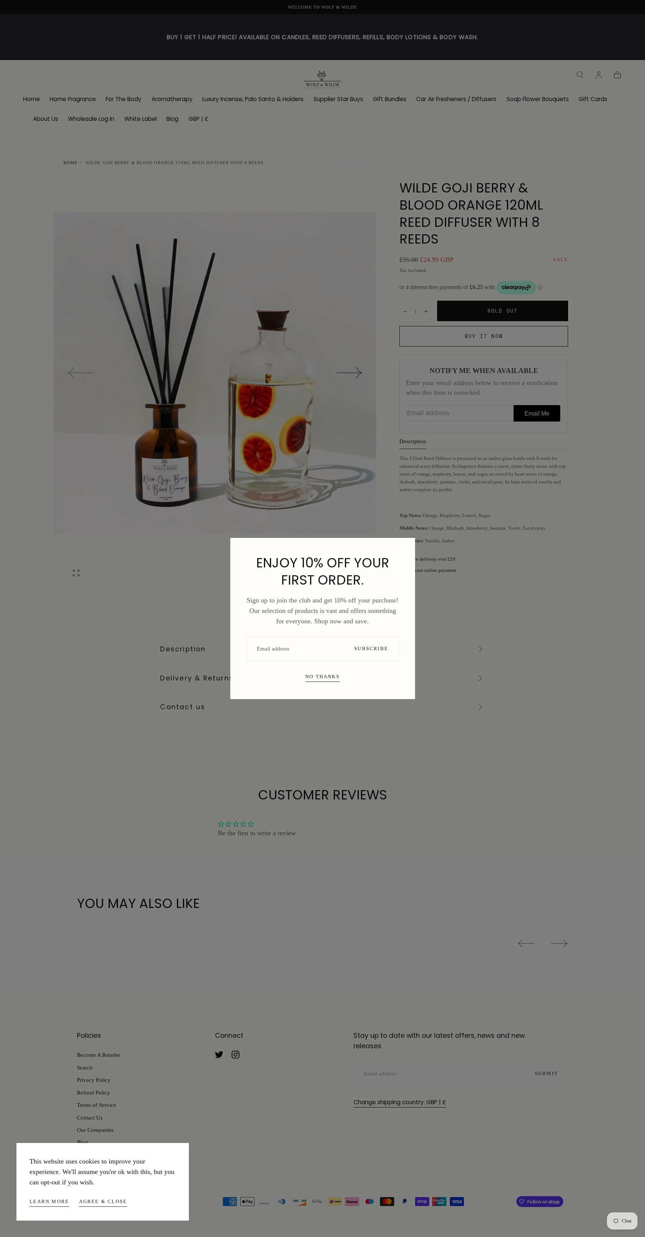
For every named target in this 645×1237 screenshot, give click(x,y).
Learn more (49, 1201)
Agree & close (103, 1201)
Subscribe (371, 648)
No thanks (322, 676)
